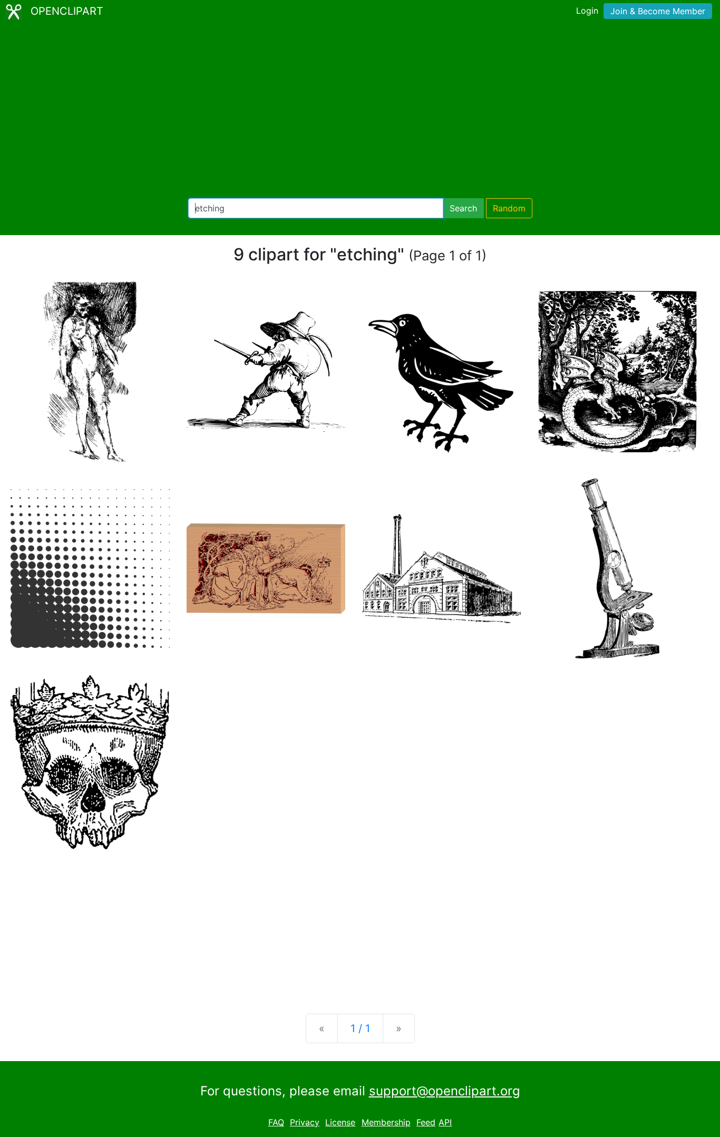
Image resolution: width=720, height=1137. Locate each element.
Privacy (304, 1122)
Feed (425, 1122)
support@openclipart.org (444, 1091)
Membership (386, 1122)
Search (463, 208)
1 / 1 (360, 1028)
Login (587, 10)
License (340, 1122)
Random (509, 208)
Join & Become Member (657, 11)
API (445, 1122)
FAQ (276, 1122)
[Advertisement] (360, 110)
